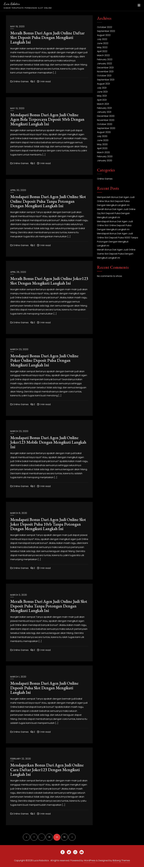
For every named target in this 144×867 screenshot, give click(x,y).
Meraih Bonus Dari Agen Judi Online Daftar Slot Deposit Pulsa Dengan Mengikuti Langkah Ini (47, 37)
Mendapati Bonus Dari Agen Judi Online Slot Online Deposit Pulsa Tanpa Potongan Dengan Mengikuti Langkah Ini (48, 201)
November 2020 (105, 120)
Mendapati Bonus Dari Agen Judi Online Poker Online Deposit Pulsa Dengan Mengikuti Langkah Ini (44, 360)
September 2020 (106, 128)
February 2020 (104, 156)
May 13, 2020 (17, 108)
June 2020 (102, 140)
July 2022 (102, 39)
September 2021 (105, 79)
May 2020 (102, 144)
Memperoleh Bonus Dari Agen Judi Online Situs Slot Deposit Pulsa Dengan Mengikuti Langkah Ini (115, 201)
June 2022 (102, 43)
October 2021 (104, 75)
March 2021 (103, 104)
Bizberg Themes (121, 860)
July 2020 (102, 136)
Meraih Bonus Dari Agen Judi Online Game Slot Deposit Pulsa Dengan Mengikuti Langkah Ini (116, 253)
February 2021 (104, 108)
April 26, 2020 (18, 272)
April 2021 (102, 99)
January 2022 (104, 63)
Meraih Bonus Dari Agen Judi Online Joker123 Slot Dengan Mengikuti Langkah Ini (49, 281)
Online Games (21, 81)
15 (64, 837)
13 (49, 837)
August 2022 (104, 35)
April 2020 (102, 148)
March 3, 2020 (18, 594)
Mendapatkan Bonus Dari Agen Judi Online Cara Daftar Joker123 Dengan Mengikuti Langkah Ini (47, 769)
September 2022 (106, 31)
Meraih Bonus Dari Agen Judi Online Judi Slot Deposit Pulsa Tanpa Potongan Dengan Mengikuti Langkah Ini (48, 606)
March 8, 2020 (18, 513)
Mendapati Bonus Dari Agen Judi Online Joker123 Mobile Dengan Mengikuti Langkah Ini (48, 442)
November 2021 (105, 71)
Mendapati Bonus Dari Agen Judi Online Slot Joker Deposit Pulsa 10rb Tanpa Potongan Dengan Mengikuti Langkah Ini (48, 524)
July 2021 (101, 87)
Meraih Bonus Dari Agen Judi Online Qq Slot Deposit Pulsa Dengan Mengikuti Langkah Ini (116, 213)
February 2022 (104, 59)
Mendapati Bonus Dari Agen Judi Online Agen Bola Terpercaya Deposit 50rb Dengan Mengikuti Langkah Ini (47, 119)
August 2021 (103, 83)
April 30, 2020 (18, 190)
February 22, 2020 (20, 758)
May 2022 (102, 47)
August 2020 (104, 132)
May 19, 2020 (17, 26)
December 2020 (105, 116)
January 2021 (104, 112)
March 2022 (103, 55)
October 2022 (104, 27)
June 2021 (102, 91)
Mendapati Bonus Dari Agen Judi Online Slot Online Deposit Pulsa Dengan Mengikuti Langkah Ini (115, 225)
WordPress (89, 860)
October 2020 (104, 124)
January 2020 (104, 160)
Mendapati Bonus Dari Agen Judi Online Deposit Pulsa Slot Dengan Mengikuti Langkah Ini (44, 687)
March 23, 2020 (19, 349)
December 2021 (105, 67)
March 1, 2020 (18, 676)
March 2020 (103, 152)
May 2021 (102, 95)
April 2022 (102, 51)
